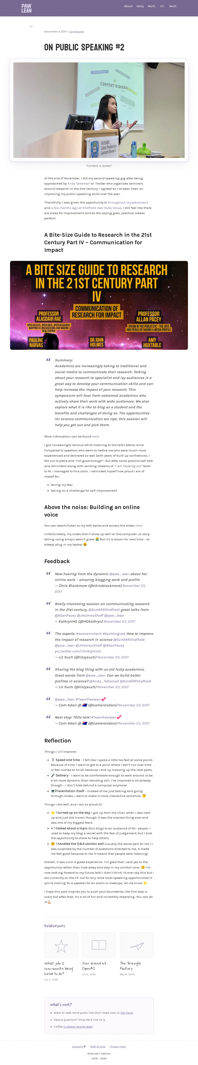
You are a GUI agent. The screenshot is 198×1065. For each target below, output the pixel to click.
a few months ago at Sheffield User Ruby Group (86, 208)
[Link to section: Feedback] (40, 560)
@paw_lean (119, 574)
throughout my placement (128, 202)
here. (96, 436)
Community (76, 31)
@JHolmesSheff (90, 615)
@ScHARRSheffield (104, 610)
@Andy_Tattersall (104, 681)
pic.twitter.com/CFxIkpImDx (78, 651)
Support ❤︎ (79, 1046)
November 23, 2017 (119, 621)
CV (162, 6)
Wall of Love (97, 1046)
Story (140, 6)
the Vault (126, 1013)
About (128, 6)
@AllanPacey (65, 615)
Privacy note (118, 1046)
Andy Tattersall (78, 183)
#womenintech (89, 634)
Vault (172, 6)
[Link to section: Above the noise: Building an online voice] (40, 506)
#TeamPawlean (88, 699)
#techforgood (114, 634)
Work (151, 6)
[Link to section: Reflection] (40, 740)
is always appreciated (78, 1026)
